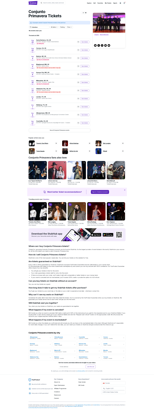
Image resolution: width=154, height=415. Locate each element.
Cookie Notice (96, 405)
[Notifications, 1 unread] (124, 3)
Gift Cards (81, 385)
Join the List (90, 366)
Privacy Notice (87, 405)
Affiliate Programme (60, 388)
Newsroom (57, 395)
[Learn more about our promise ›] (34, 380)
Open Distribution (59, 385)
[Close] (125, 190)
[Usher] (77, 172)
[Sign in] (120, 3)
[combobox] (39, 27)
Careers (56, 398)
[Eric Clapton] (116, 214)
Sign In (115, 3)
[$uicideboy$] (116, 172)
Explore (89, 3)
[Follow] (78, 42)
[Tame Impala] (77, 214)
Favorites (100, 3)
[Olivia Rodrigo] (96, 214)
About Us (57, 382)
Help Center (82, 382)
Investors (57, 392)
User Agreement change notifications (74, 406)
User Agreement (79, 405)
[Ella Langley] (57, 214)
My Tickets (108, 3)
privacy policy (81, 371)
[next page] (125, 170)
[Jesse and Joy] (57, 172)
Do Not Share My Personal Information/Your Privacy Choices (43, 407)
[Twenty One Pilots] (37, 214)
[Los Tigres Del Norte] (37, 172)
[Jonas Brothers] (96, 172)
